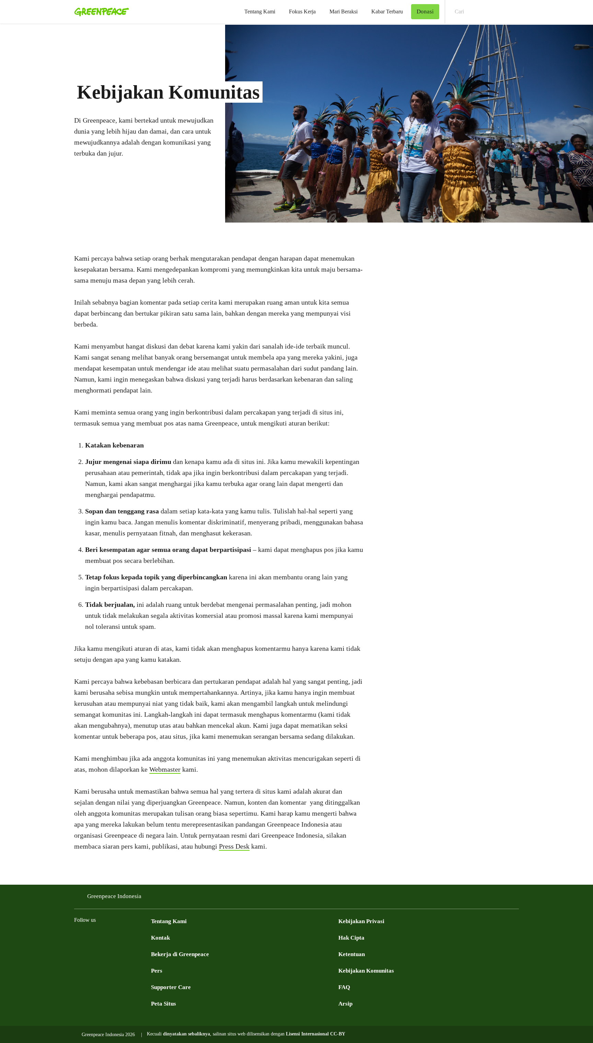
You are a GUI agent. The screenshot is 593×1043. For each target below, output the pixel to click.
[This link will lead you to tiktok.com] (147, 937)
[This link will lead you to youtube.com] (106, 937)
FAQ (344, 987)
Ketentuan (351, 954)
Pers (156, 970)
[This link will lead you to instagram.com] (119, 937)
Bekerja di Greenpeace (180, 954)
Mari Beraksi (343, 11)
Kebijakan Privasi (361, 921)
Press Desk (234, 846)
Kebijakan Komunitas (366, 970)
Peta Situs (163, 1003)
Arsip (345, 1003)
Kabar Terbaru (387, 11)
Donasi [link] (425, 11)
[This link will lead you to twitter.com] (92, 937)
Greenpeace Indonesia (114, 896)
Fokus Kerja (302, 11)
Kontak (160, 937)
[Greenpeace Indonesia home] (99, 11)
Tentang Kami (259, 11)
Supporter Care (171, 987)
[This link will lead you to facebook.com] (78, 937)
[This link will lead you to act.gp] (133, 937)
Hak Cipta (351, 937)
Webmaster (165, 769)
